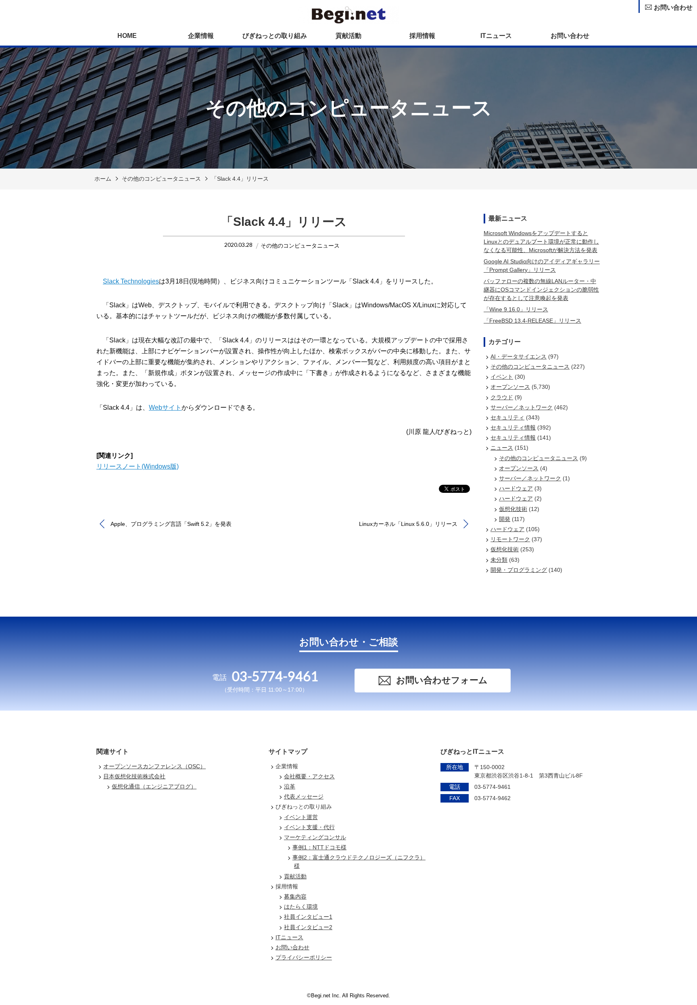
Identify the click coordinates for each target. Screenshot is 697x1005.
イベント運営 (301, 817)
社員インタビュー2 (308, 927)
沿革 (289, 786)
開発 (504, 519)
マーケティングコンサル (315, 837)
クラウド (501, 397)
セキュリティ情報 (513, 427)
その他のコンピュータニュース (161, 178)
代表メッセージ (303, 796)
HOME (127, 35)
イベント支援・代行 (309, 827)
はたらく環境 (301, 906)
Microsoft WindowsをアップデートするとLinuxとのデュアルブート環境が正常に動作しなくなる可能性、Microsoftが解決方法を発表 (541, 241)
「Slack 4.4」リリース (240, 178)
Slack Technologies (131, 281)
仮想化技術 (513, 509)
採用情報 (422, 35)
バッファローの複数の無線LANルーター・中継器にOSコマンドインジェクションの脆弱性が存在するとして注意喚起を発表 (541, 289)
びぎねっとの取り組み (274, 35)
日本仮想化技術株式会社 (134, 776)
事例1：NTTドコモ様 (319, 847)
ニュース (501, 447)
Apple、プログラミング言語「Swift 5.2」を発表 (171, 524)
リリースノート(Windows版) (137, 466)
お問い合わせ (570, 35)
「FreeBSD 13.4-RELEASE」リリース (532, 320)
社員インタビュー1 (308, 916)
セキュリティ (507, 417)
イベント (501, 376)
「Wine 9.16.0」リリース (516, 309)
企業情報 (201, 35)
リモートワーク (510, 539)
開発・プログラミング (518, 570)
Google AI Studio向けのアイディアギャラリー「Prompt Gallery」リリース (542, 265)
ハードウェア (516, 488)
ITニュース (496, 35)
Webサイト (165, 407)
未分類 (498, 560)
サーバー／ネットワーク (521, 407)
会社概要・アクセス (309, 776)
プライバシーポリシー (303, 957)
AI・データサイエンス (518, 356)
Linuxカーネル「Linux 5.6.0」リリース (408, 524)
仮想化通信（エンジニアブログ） (154, 786)
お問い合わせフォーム (442, 680)
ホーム (102, 178)
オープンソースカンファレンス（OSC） (154, 766)
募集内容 (295, 896)
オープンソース (510, 387)
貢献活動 (348, 35)
